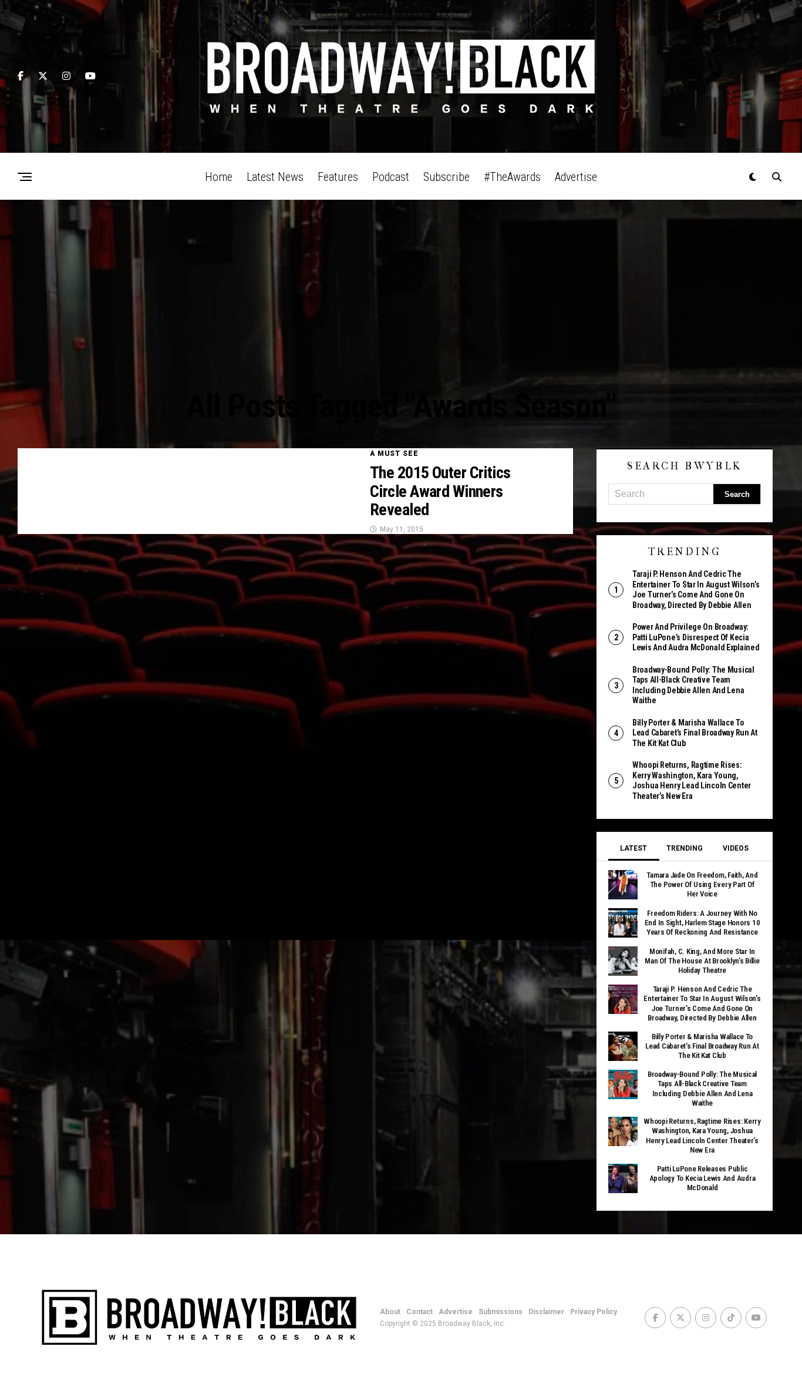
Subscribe (446, 177)
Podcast (390, 177)
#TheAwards (512, 177)
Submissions (500, 1312)
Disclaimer (546, 1312)
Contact (419, 1312)
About (390, 1312)
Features (338, 177)
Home (218, 177)
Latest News (275, 177)
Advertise (576, 177)
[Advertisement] (401, 288)
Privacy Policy (593, 1312)
